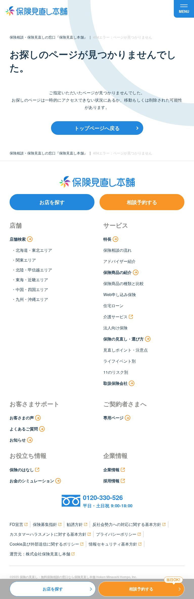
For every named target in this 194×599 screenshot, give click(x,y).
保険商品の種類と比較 (123, 283)
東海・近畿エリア (32, 279)
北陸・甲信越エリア (34, 270)
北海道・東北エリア (34, 250)
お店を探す (52, 202)
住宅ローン (113, 305)
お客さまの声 (22, 418)
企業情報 (111, 469)
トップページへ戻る (97, 128)
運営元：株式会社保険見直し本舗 (40, 554)
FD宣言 (16, 524)
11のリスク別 (115, 372)
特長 (107, 239)
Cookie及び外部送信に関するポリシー (44, 544)
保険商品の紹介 (117, 272)
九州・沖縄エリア (32, 299)
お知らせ (18, 440)
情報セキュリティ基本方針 (113, 544)
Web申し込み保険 (119, 294)
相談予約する (142, 202)
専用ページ (113, 418)
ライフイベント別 (119, 361)
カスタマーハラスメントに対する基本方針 (48, 534)
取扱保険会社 (115, 383)
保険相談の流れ (117, 250)
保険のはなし (22, 469)
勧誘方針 (75, 524)
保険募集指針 (45, 524)
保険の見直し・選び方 (123, 339)
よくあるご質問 (24, 429)
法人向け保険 (115, 328)
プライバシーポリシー (116, 534)
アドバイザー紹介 (119, 261)
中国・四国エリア (32, 289)
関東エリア (26, 260)
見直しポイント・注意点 (125, 350)
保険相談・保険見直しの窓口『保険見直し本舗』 (48, 37)
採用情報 (111, 481)
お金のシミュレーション (32, 481)
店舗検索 (18, 239)
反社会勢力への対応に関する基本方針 (126, 524)
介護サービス (115, 317)
